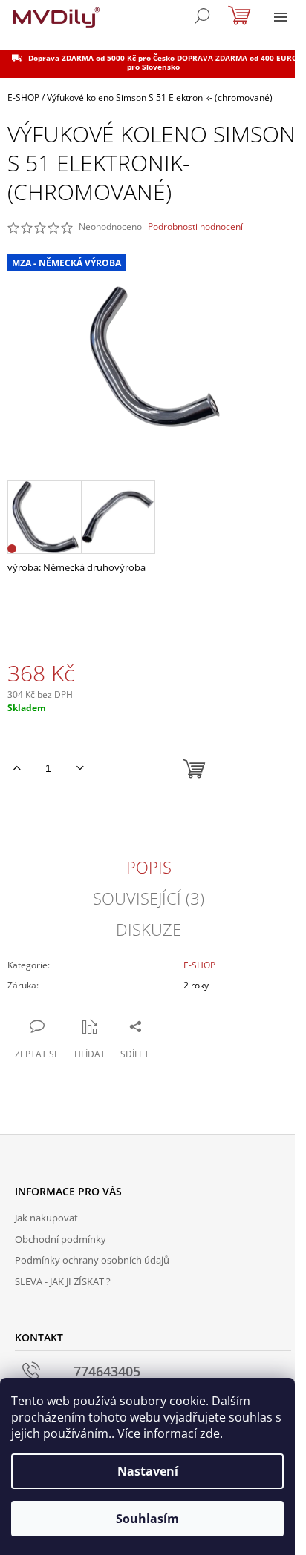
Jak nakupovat (46, 1217)
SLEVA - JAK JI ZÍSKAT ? (63, 1281)
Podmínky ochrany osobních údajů (92, 1260)
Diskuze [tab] (148, 929)
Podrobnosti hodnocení (195, 227)
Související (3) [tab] (148, 898)
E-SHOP (199, 965)
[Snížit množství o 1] (80, 768)
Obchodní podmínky (60, 1239)
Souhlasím (147, 1519)
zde (210, 1433)
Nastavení (147, 1471)
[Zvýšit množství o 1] (16, 768)
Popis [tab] (149, 867)
